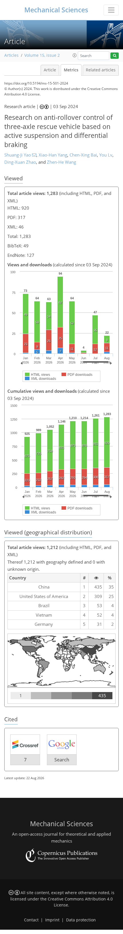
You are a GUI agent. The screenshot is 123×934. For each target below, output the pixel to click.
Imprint (52, 920)
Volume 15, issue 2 (42, 55)
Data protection (81, 920)
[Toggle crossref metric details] (25, 744)
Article (50, 70)
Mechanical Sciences (56, 9)
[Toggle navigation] (111, 10)
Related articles (101, 70)
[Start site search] (114, 55)
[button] (75, 55)
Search (61, 760)
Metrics (71, 70)
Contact (31, 920)
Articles (11, 55)
